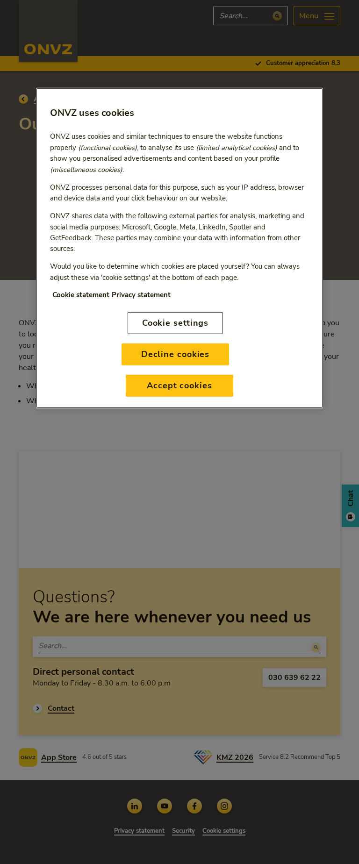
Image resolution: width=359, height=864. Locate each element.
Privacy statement (141, 295)
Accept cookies (179, 385)
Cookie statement (80, 295)
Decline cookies (175, 354)
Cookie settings (175, 322)
